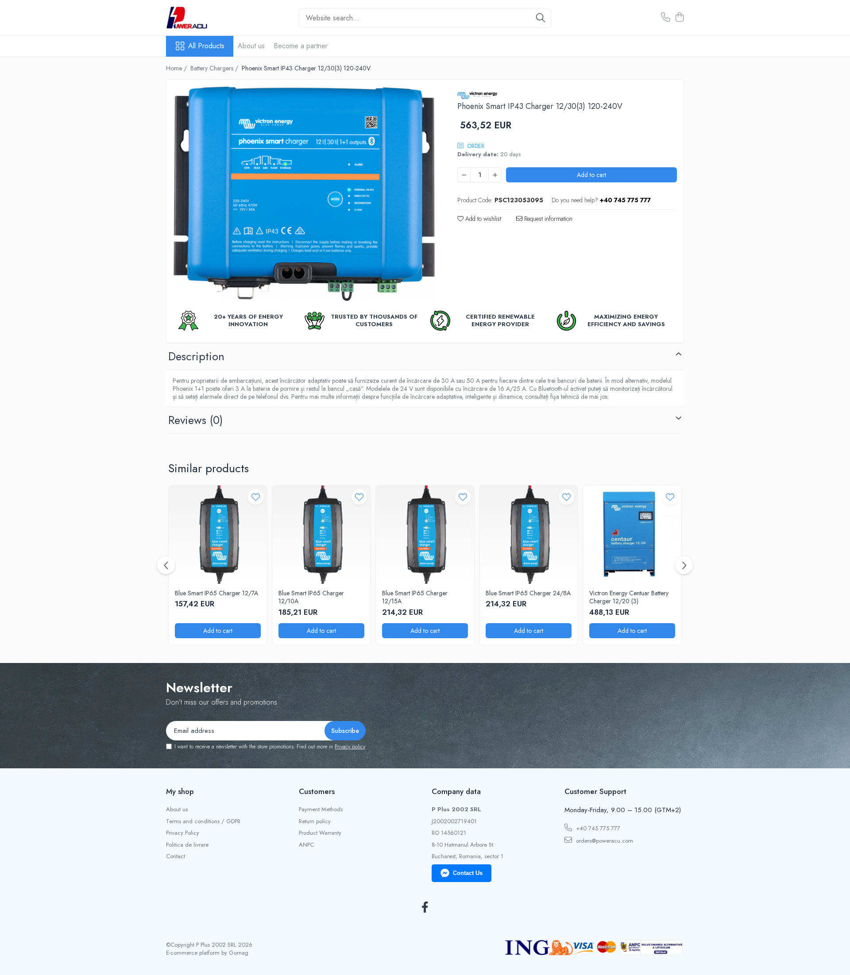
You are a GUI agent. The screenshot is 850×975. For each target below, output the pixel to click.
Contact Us (468, 873)
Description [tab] (196, 356)
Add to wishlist (482, 218)
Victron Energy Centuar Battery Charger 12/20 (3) (628, 597)
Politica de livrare (187, 845)
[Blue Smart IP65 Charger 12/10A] (321, 535)
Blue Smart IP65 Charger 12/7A (216, 593)
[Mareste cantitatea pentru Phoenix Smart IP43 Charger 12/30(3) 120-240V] (495, 174)
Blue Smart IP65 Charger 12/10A (311, 597)
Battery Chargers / (215, 68)
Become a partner (301, 46)
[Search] (540, 18)
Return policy (315, 821)
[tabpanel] (304, 193)
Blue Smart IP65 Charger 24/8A (528, 593)
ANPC (306, 845)
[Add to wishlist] (255, 497)
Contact (175, 856)
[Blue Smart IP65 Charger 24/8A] (528, 535)
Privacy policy (350, 747)
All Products (206, 46)
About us (251, 46)
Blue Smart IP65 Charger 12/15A (415, 597)
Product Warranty (320, 833)
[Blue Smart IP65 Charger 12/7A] (218, 535)
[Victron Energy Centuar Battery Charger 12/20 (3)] (632, 535)
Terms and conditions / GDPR (203, 821)
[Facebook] (425, 908)
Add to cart (591, 174)
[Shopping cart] (679, 17)
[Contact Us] (665, 17)
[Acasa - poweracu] (210, 18)
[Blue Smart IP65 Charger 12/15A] (425, 535)
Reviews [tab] (195, 420)
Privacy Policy (182, 833)
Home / (177, 68)
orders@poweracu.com (603, 840)
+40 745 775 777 (597, 828)
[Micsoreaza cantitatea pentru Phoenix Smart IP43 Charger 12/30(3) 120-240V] (464, 174)
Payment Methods (321, 809)
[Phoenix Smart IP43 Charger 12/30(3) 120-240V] (304, 193)
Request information (547, 218)
